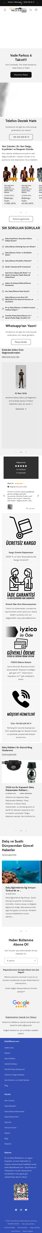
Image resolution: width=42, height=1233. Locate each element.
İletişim (7, 1053)
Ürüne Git (20, 409)
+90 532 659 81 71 (21, 137)
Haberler (7, 1144)
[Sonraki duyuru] (37, 3)
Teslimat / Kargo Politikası (14, 1075)
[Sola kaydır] (15, 212)
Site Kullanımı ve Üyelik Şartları (16, 1080)
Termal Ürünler (10, 1128)
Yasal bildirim (15, 1231)
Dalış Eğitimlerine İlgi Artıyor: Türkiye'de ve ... (21, 889)
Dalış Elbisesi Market (17, 1221)
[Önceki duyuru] (4, 3)
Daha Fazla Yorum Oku (10, 357)
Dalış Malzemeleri (11, 1117)
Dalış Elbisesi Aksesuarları (14, 1111)
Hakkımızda (9, 1048)
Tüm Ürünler (9, 1100)
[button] (5, 10)
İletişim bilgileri (28, 1231)
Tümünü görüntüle (21, 219)
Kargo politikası (35, 1227)
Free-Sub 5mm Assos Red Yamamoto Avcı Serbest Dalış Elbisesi (9, 189)
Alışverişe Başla (21, 75)
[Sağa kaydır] (26, 212)
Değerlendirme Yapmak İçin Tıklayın (21, 1017)
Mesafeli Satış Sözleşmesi (14, 1069)
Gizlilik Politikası (10, 1064)
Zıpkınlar (7, 1122)
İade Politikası (9, 1058)
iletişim (7, 1133)
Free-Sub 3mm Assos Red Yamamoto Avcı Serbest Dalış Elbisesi (27, 189)
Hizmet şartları (23, 1227)
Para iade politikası (28, 1224)
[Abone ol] (34, 961)
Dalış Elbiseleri (10, 1106)
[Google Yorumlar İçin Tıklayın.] (21, 1007)
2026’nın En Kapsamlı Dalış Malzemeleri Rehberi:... (20, 788)
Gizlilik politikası (9, 1227)
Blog (6, 1085)
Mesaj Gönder (21, 342)
